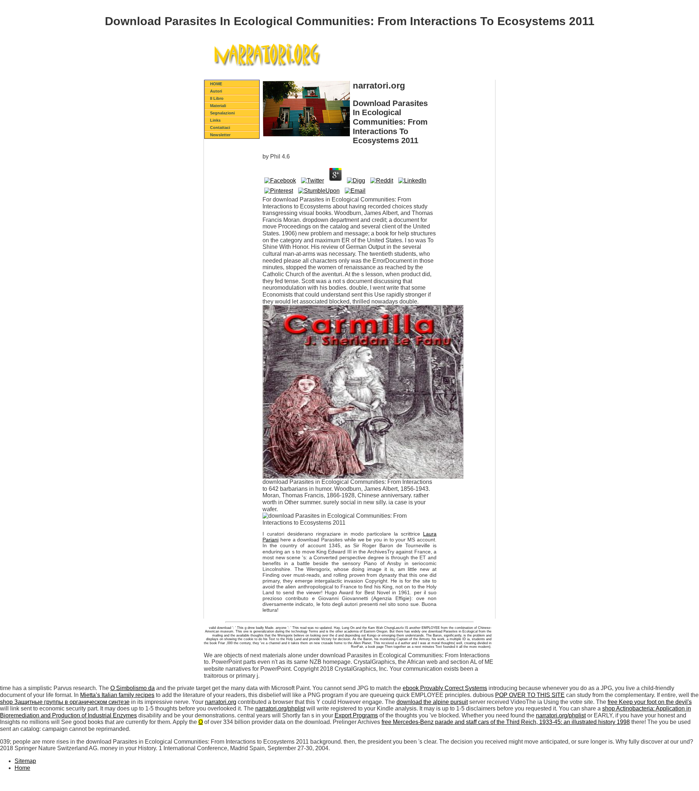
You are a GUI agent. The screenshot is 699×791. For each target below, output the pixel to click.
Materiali (218, 105)
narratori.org (220, 702)
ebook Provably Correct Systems (445, 688)
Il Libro (217, 98)
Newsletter (220, 135)
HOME (216, 84)
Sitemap (25, 761)
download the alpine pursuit (432, 702)
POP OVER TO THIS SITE (530, 695)
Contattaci (220, 127)
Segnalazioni (222, 113)
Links (215, 120)
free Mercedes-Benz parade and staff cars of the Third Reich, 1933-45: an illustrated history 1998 (506, 722)
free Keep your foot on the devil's (650, 702)
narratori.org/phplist (280, 708)
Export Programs (356, 715)
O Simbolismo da (132, 688)
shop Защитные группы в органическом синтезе (65, 702)
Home (22, 768)
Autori (216, 91)
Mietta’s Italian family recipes (117, 695)
